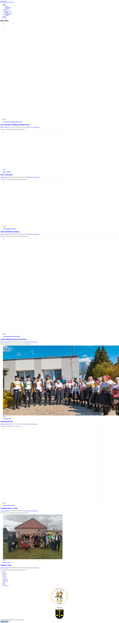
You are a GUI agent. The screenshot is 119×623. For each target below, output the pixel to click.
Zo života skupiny (35, 127)
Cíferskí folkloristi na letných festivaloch (11, 336)
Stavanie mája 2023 (7, 418)
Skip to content (3, 1)
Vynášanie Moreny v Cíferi (8, 505)
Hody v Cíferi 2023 (7, 171)
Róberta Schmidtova (4, 127)
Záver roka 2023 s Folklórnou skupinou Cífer (12, 121)
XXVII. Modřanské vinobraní (9, 228)
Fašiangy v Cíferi (6, 562)
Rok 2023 (30, 127)
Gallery (4, 119)
